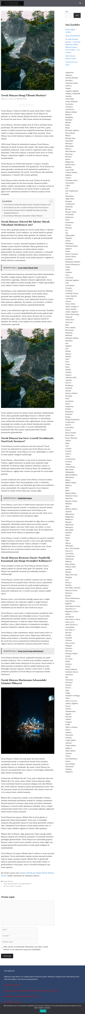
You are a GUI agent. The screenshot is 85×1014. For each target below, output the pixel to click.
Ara (66, 11)
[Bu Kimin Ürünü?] (12, 3)
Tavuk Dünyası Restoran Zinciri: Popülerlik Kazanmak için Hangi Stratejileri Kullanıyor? (25, 211)
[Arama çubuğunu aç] (80, 3)
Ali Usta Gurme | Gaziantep (12, 886)
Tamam (43, 1011)
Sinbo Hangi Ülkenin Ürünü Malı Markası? (17, 884)
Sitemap (7, 1002)
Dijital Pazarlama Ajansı (13, 991)
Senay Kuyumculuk (72, 36)
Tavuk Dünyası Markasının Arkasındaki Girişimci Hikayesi (23, 216)
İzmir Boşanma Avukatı (12, 996)
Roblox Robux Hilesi (12, 985)
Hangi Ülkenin (8, 881)
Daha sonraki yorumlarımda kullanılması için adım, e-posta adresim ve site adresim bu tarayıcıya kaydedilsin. (25, 948)
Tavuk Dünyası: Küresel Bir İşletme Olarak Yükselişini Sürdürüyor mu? (27, 205)
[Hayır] (82, 1009)
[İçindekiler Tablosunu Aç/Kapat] (49, 201)
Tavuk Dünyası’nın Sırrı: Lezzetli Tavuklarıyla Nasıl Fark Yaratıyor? (26, 207)
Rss (20, 1002)
